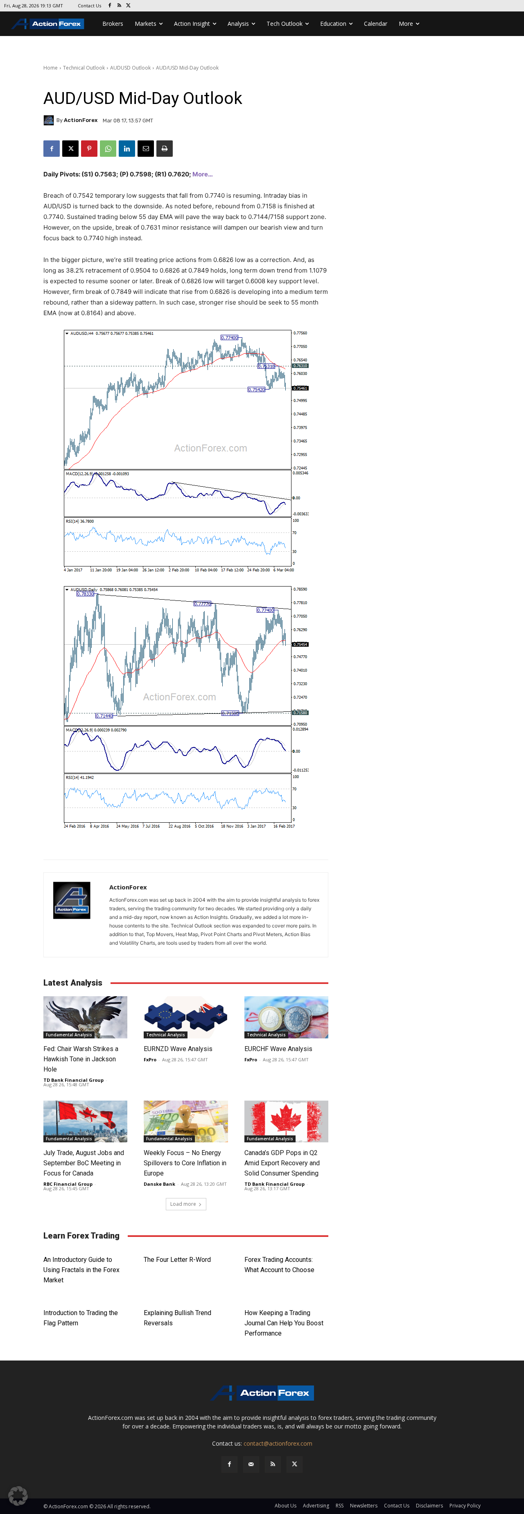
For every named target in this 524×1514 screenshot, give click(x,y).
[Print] (164, 148)
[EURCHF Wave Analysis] (286, 1017)
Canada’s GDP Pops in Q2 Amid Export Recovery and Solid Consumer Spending (283, 1163)
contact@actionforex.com (278, 1443)
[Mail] (251, 1464)
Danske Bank (159, 1184)
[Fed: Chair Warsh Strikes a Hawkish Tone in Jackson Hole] (85, 1017)
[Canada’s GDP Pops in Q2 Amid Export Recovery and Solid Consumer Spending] (286, 1122)
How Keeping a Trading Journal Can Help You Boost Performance (283, 1323)
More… (202, 174)
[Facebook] (110, 6)
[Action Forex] (47, 23)
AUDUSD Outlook (130, 67)
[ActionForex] (49, 120)
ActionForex (80, 120)
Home (50, 67)
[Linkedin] (127, 148)
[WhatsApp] (108, 148)
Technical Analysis (165, 1035)
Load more (183, 1203)
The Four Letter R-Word (177, 1260)
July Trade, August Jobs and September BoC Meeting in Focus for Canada (83, 1163)
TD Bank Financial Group (73, 1080)
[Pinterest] (89, 148)
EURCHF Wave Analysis (278, 1049)
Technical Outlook (84, 67)
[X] (128, 6)
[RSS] (119, 6)
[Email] (146, 148)
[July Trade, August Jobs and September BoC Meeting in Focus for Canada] (85, 1122)
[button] (18, 1496)
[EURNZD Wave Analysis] (186, 1017)
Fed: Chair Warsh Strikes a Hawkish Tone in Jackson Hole (80, 1059)
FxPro (150, 1059)
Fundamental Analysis (69, 1035)
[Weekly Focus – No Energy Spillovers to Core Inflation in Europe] (186, 1122)
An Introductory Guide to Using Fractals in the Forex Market (81, 1270)
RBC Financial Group (68, 1184)
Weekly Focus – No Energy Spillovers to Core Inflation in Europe (185, 1163)
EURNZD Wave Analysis (178, 1049)
